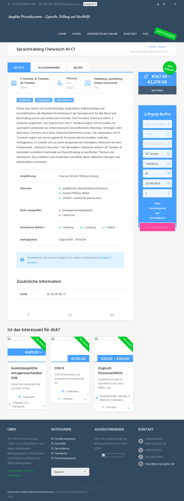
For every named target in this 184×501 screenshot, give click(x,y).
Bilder (78, 67)
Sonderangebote (65, 438)
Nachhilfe (60, 443)
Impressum (14, 491)
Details (19, 67)
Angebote (24, 100)
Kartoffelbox (165, 33)
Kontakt (130, 33)
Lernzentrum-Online (102, 33)
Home (62, 33)
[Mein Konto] (158, 4)
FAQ (145, 33)
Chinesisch (44, 100)
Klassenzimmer (49, 67)
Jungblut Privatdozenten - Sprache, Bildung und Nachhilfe (49, 16)
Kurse (76, 33)
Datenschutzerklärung (40, 491)
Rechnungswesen (65, 458)
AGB (24, 491)
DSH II (59, 368)
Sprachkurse (64, 100)
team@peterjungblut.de (160, 464)
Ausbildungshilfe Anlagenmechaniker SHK (26, 373)
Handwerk (61, 453)
